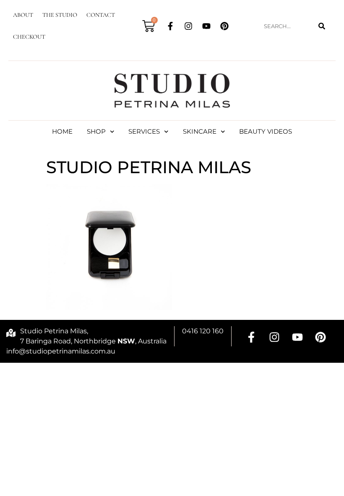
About (23, 14)
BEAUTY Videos (265, 131)
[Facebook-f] (170, 26)
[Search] (321, 26)
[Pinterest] (224, 26)
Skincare (199, 131)
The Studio (59, 14)
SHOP (96, 131)
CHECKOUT (29, 36)
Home (62, 131)
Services (144, 131)
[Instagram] (188, 26)
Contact (100, 14)
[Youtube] (206, 26)
